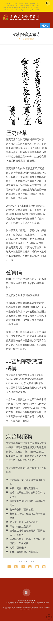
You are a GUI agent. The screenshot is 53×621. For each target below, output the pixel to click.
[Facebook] (47, 3)
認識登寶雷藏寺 (43, 603)
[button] (45, 25)
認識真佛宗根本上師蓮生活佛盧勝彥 (20, 603)
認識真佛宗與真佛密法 (26, 600)
